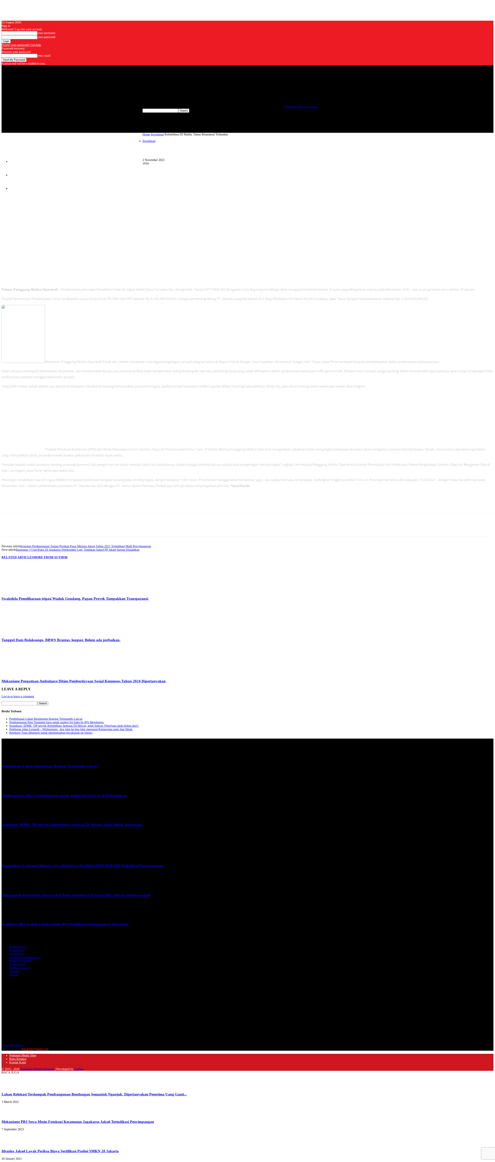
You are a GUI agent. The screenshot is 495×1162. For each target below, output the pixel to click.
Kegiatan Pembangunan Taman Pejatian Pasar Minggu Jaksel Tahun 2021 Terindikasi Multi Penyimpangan (85, 546)
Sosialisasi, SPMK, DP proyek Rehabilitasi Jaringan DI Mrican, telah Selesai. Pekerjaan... (73, 825)
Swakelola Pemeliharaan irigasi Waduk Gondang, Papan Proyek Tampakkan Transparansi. (75, 599)
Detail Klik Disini (12, 1045)
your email (43, 55)
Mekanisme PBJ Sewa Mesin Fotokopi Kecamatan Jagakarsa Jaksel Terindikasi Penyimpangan (78, 1122)
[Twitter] (163, 169)
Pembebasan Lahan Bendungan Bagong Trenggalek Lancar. (46, 718)
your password (46, 37)
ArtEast (78, 1069)
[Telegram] (191, 169)
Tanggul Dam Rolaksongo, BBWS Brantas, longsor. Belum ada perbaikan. (61, 640)
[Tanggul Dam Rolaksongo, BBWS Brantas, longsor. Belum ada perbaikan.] (23, 632)
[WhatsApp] (177, 169)
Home (146, 134)
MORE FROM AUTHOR (50, 557)
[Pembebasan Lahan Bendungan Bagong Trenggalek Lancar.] (11, 758)
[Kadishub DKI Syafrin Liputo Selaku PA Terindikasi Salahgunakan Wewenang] (11, 916)
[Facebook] (149, 169)
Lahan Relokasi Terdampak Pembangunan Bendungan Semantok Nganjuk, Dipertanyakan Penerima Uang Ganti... (94, 1094)
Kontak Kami (15, 188)
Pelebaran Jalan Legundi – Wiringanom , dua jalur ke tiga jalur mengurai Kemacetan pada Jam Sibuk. (71, 729)
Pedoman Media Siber (19, 161)
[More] (205, 169)
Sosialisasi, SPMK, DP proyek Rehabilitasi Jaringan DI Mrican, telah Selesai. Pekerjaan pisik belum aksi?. (74, 725)
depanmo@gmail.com (34, 1048)
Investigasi (157, 134)
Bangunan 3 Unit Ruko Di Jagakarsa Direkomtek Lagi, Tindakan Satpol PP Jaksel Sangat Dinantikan (77, 549)
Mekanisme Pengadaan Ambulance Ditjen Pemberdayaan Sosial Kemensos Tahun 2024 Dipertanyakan (84, 681)
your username (46, 33)
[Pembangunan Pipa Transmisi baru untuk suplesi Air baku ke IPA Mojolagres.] (11, 788)
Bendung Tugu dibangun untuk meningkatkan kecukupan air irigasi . (51, 732)
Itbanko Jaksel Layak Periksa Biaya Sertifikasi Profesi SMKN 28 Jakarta (60, 1151)
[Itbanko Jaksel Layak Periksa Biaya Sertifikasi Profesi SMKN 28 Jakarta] (11, 1143)
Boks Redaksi (15, 175)
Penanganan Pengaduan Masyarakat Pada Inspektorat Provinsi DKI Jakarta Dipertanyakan (76, 895)
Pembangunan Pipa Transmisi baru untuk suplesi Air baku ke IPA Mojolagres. (56, 722)
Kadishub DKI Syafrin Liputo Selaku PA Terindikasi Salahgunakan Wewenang (65, 924)
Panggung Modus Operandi (37, 1069)
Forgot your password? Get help (21, 45)
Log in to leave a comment (18, 696)
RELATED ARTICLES (17, 557)
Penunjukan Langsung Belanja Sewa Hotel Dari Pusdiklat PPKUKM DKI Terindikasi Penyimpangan (83, 866)
